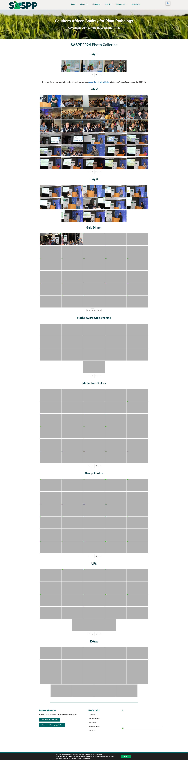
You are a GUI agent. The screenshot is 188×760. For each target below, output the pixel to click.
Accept (126, 756)
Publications (135, 4)
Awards (107, 4)
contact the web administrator (98, 82)
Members (96, 4)
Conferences (120, 4)
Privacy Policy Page (83, 758)
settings (111, 756)
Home (73, 4)
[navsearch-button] (168, 3)
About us (83, 4)
